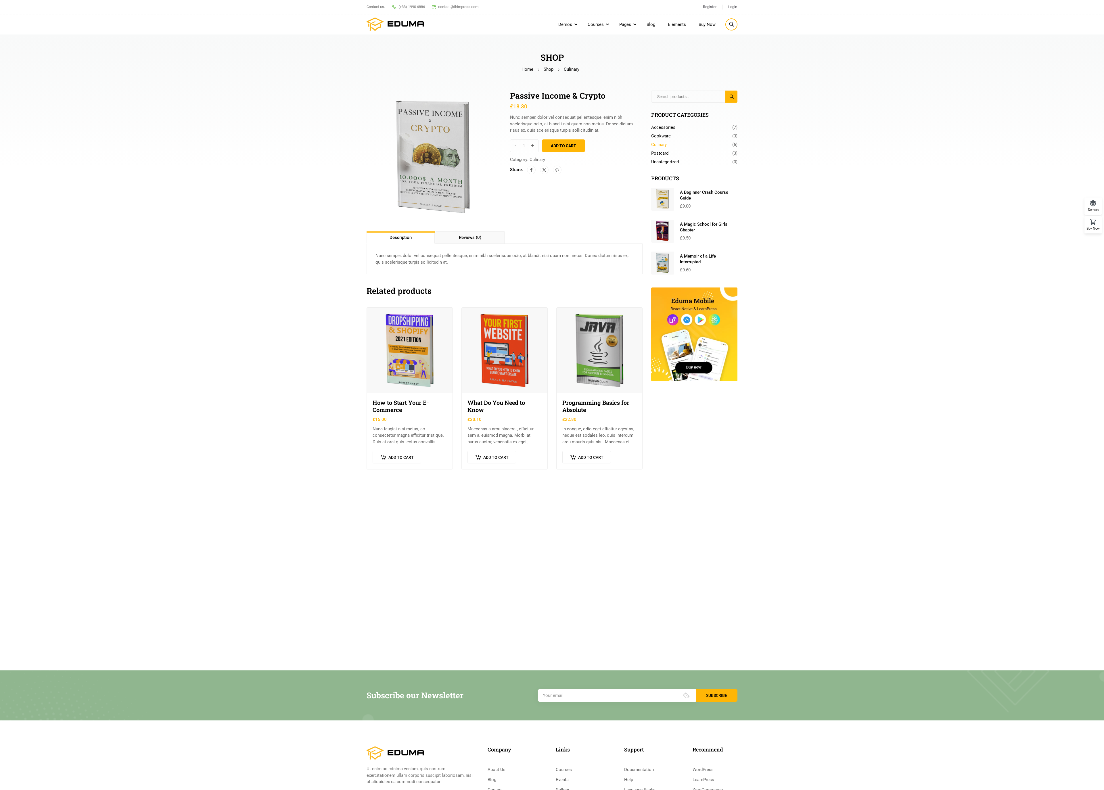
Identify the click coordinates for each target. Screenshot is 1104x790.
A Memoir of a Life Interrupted (698, 259)
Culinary (571, 69)
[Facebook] (531, 170)
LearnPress (703, 779)
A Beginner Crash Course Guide (704, 195)
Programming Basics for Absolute (595, 406)
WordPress (703, 769)
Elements (677, 24)
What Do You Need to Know (496, 406)
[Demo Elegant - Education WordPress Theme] (395, 24)
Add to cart (563, 145)
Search (733, 97)
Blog (651, 24)
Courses (596, 24)
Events (562, 779)
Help (628, 779)
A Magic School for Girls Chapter (703, 227)
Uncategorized (665, 161)
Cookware (661, 136)
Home (527, 69)
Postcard (659, 153)
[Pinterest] (557, 170)
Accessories (663, 127)
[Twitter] (544, 170)
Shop (548, 69)
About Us (496, 769)
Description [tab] (401, 237)
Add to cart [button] (401, 457)
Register (709, 7)
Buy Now (707, 24)
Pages (625, 24)
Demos (565, 24)
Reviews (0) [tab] (470, 237)
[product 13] (433, 157)
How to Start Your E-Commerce (401, 406)
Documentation (639, 769)
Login (732, 7)
